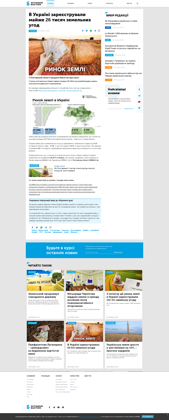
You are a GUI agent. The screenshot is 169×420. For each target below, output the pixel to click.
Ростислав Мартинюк (63, 392)
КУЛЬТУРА (109, 3)
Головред (59, 379)
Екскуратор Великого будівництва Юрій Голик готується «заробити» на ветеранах (122, 48)
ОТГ (41, 232)
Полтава (65, 230)
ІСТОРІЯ (108, 67)
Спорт (29, 392)
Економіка (32, 323)
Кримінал (30, 387)
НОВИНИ (50, 3)
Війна (28, 389)
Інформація (57, 232)
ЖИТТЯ (129, 3)
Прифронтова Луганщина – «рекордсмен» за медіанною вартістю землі (45, 349)
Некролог (73, 389)
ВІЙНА (108, 40)
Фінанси (73, 232)
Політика (32, 272)
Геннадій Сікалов (61, 382)
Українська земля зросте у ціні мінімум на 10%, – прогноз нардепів (123, 347)
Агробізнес (94, 230)
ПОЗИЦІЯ (70, 3)
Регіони (48, 232)
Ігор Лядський (60, 389)
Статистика (55, 230)
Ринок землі (43, 230)
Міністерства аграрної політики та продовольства (60, 90)
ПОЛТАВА (33, 31)
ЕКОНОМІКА (34, 165)
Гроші (66, 232)
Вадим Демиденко (62, 384)
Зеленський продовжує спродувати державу (43, 295)
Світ (28, 397)
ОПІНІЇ (90, 3)
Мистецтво (74, 387)
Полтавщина (76, 230)
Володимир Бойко (62, 387)
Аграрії (34, 232)
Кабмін (86, 230)
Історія (72, 382)
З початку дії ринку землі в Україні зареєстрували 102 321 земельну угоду (123, 296)
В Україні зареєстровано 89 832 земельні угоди (83, 346)
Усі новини (30, 379)
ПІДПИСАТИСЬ (128, 108)
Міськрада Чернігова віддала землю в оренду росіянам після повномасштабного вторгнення (83, 300)
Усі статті (73, 379)
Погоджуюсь (148, 416)
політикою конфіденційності (90, 417)
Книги (72, 384)
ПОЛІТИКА (109, 55)
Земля (34, 230)
